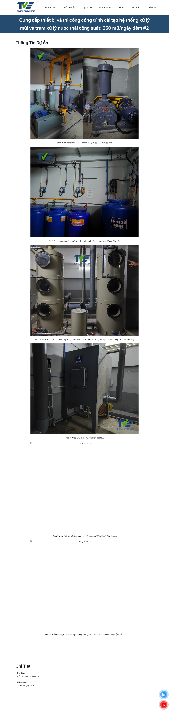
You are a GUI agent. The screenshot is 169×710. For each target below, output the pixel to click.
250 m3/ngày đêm (25, 685)
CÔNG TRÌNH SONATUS (28, 676)
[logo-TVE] (26, 2)
